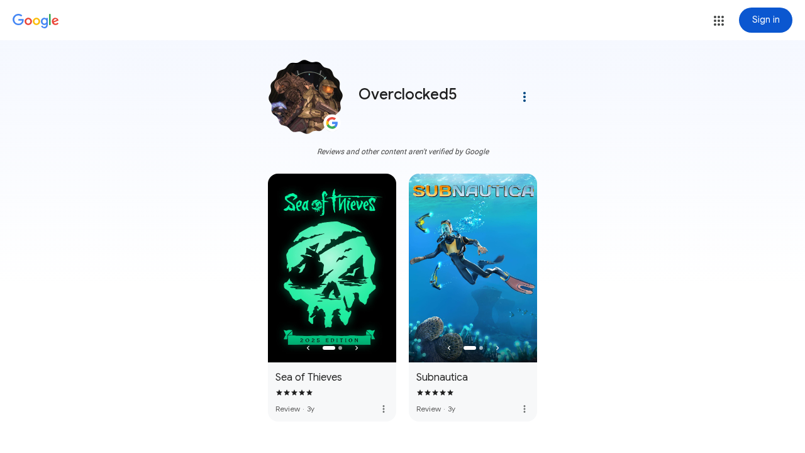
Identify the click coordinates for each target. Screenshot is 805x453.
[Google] (36, 21)
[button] (718, 20)
